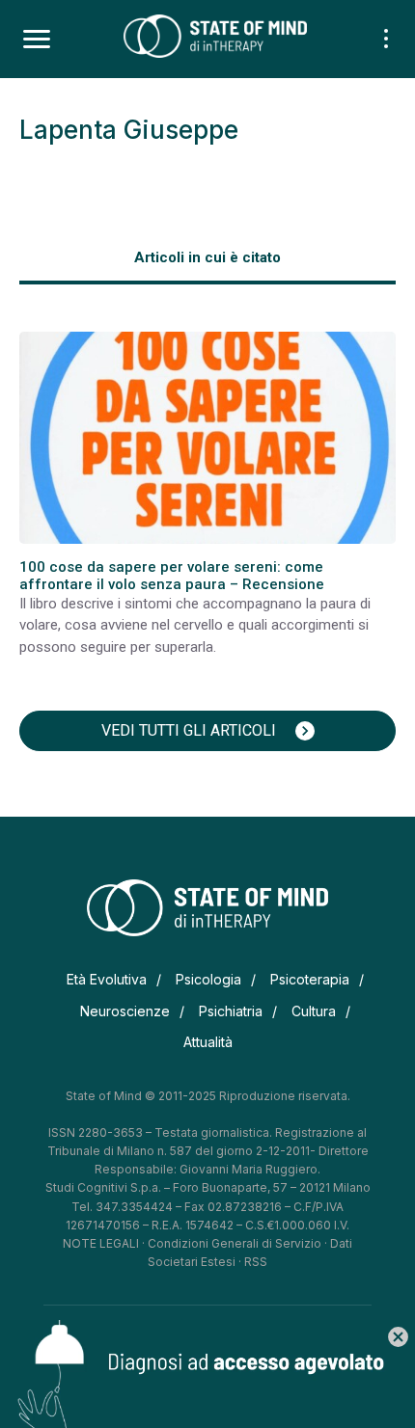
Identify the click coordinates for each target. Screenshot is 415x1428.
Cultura (313, 1011)
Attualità (208, 1042)
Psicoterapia (309, 979)
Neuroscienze (125, 1011)
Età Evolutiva (107, 979)
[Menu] (36, 39)
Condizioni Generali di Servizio (234, 1243)
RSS (255, 1261)
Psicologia (208, 979)
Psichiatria (231, 1011)
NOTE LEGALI (101, 1243)
